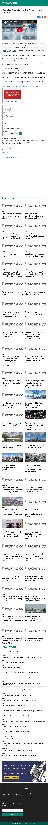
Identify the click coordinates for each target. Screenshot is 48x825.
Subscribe (12, 814)
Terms (26, 791)
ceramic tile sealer (21, 48)
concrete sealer (38, 48)
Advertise (27, 795)
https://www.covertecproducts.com (14, 157)
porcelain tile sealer (30, 48)
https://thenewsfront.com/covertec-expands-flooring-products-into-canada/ (22, 86)
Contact (26, 796)
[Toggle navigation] (45, 3)
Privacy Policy (28, 793)
